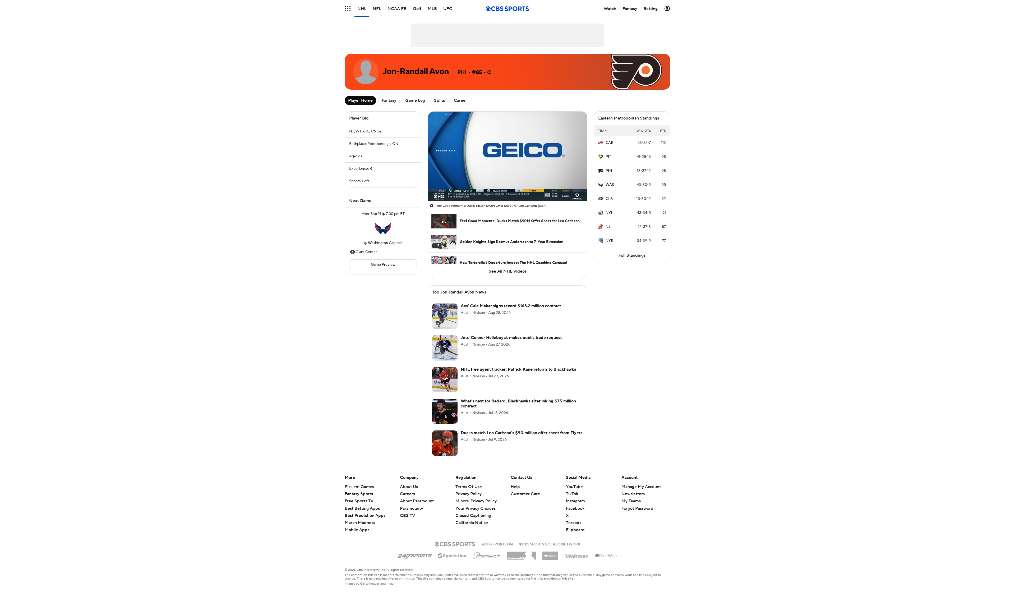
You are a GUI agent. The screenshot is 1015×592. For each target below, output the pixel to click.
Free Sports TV (359, 501)
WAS (610, 184)
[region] (507, 156)
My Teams (631, 501)
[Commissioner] (521, 553)
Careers (407, 494)
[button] (348, 8)
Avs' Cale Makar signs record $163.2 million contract (511, 306)
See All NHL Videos (508, 271)
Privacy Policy (468, 494)
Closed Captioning (473, 510)
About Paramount (417, 501)
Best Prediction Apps (365, 515)
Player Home (360, 100)
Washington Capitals (385, 243)
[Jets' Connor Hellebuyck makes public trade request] (445, 348)
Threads (573, 522)
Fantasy (389, 100)
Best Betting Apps (362, 508)
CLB (609, 198)
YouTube (574, 486)
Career (460, 100)
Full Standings (632, 255)
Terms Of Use (468, 486)
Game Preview (383, 264)
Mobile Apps (357, 530)
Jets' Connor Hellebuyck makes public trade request (511, 337)
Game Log (415, 100)
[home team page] (383, 228)
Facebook (575, 508)
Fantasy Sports (359, 494)
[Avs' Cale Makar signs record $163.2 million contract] (445, 316)
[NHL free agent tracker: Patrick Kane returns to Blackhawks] (445, 379)
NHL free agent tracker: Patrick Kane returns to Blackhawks (518, 369)
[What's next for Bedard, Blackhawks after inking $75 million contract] (445, 411)
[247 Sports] (415, 554)
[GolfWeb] (606, 555)
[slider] (507, 185)
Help (515, 486)
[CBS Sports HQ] (497, 543)
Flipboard (575, 530)
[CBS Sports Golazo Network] (549, 543)
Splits (439, 100)
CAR (609, 142)
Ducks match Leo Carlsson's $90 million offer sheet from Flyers (521, 432)
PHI (609, 170)
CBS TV (407, 515)
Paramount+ (411, 508)
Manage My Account (641, 486)
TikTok (572, 494)
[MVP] (550, 553)
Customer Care (525, 494)
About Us (409, 486)
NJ (608, 226)
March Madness (360, 522)
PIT (608, 156)
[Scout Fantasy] (577, 555)
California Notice (471, 517)
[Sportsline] (452, 555)
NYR (609, 240)
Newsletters (633, 494)
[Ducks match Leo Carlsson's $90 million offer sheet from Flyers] (445, 443)
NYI (609, 212)
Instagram (575, 501)
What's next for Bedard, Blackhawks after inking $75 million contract (518, 403)
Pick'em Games (359, 486)
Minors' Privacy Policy (476, 501)
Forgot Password (637, 508)
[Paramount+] (487, 554)
